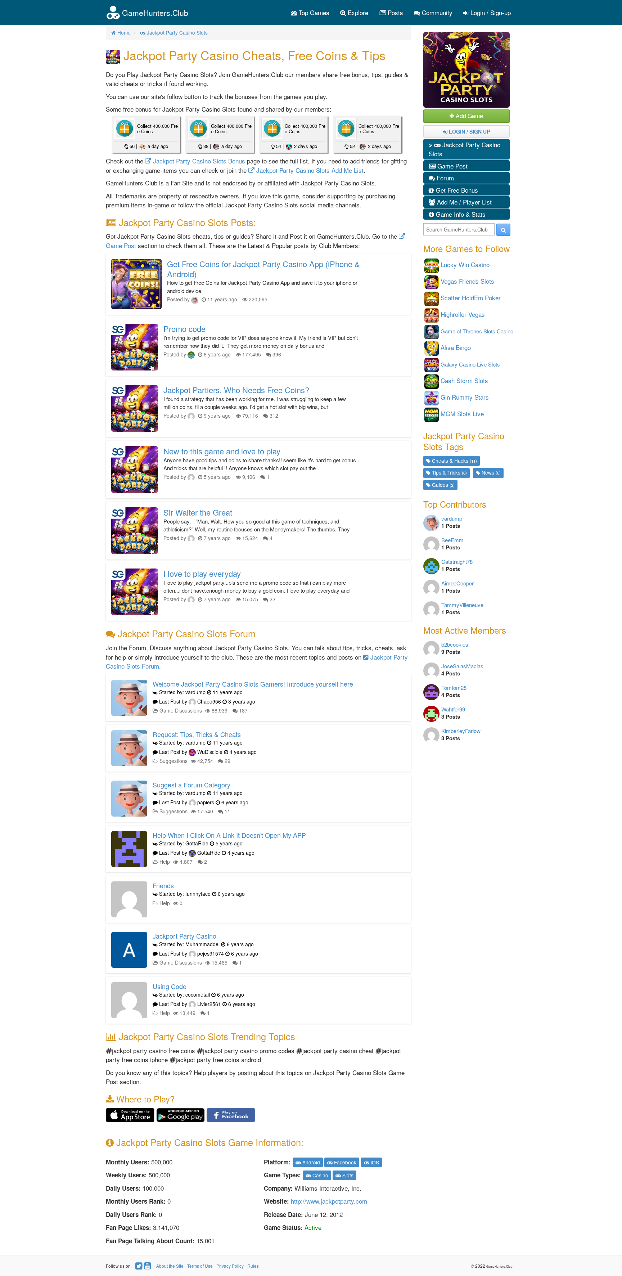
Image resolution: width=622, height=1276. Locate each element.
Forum (444, 177)
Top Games (313, 12)
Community (436, 12)
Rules (253, 1266)
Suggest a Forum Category (191, 784)
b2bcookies (454, 644)
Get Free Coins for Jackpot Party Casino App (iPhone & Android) (263, 268)
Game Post (452, 165)
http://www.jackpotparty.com (329, 1200)
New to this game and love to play (221, 451)
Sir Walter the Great (197, 512)
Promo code (184, 328)
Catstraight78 (457, 561)
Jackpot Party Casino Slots (464, 149)
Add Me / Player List (463, 201)
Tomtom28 (453, 687)
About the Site (170, 1266)
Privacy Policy (230, 1266)
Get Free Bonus (456, 189)
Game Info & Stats (460, 214)
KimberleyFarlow (461, 730)
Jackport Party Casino (184, 935)
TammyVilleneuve (462, 604)
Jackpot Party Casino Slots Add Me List (309, 170)
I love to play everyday (202, 573)
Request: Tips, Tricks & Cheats (197, 734)
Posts (394, 12)
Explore (357, 12)
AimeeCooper (457, 583)
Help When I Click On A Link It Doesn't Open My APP (229, 835)
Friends (163, 885)
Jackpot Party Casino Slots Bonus (198, 160)
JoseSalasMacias (462, 666)
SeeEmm (452, 540)
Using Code (169, 986)
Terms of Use (200, 1266)
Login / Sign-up (490, 12)
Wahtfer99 (453, 709)
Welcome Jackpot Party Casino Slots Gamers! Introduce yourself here (253, 683)
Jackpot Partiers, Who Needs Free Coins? (236, 389)
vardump (451, 518)
